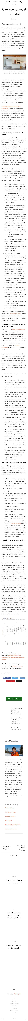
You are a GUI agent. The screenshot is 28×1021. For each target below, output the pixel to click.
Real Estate (14, 19)
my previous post (16, 523)
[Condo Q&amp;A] (8, 728)
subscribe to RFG (17, 666)
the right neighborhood (18, 329)
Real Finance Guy (6, 673)
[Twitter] (14, 989)
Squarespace (17, 994)
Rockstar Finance (10, 808)
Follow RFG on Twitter (14, 699)
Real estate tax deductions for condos (16, 720)
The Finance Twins (10, 812)
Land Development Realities (13, 824)
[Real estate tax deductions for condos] (8, 719)
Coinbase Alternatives (11, 829)
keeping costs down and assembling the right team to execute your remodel (13, 657)
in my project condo (15, 313)
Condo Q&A (15, 728)
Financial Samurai (10, 816)
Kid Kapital (8, 820)
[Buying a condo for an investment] (8, 709)
